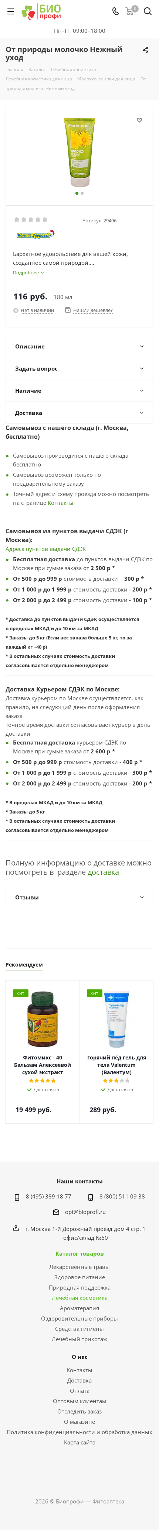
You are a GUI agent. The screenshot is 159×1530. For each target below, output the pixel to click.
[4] (38, 220)
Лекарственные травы (79, 1266)
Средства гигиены (79, 1328)
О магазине (79, 1421)
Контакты (61, 502)
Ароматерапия (79, 1308)
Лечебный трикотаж (79, 1339)
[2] (24, 220)
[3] (31, 220)
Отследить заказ (79, 1411)
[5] (45, 220)
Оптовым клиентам (79, 1401)
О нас (80, 1356)
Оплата (79, 1390)
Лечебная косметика (80, 1297)
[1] (17, 220)
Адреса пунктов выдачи (39, 548)
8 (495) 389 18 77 (48, 1196)
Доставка (79, 1380)
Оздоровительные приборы (79, 1318)
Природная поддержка (80, 1287)
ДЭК (80, 548)
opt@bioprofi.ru (85, 1211)
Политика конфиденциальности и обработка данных (79, 1432)
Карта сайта (79, 1442)
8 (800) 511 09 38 (122, 1196)
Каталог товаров (79, 1253)
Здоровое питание (79, 1277)
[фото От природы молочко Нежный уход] (79, 152)
